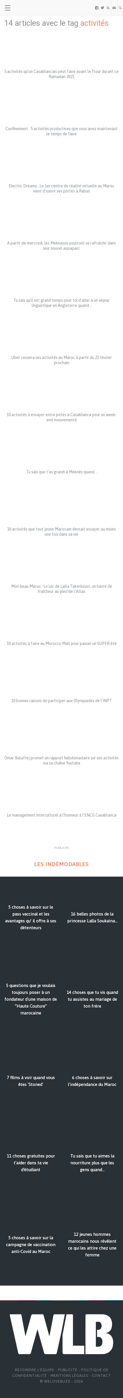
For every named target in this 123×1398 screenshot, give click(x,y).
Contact (101, 1375)
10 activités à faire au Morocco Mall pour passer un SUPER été (62, 643)
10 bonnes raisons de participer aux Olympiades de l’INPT (61, 700)
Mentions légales (69, 1375)
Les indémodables (61, 864)
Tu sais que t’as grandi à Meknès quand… (61, 472)
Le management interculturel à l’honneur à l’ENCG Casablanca (61, 815)
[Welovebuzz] (26, 7)
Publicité (68, 1370)
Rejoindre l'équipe (34, 1370)
